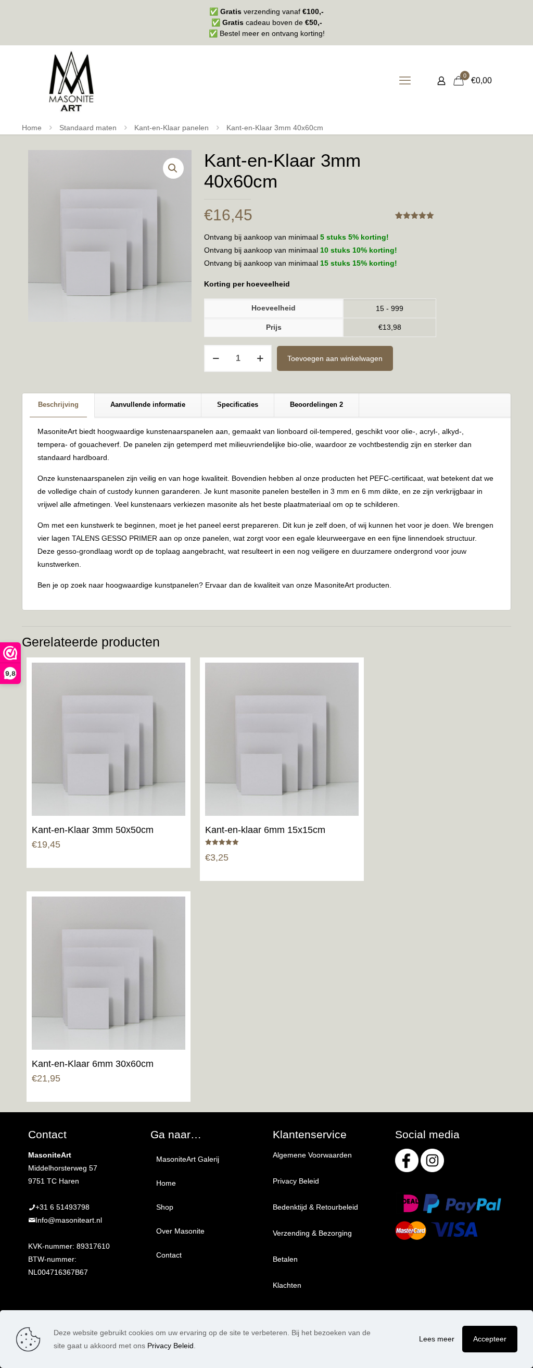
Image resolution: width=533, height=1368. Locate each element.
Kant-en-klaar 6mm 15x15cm (265, 830)
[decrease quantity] (216, 358)
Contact (169, 1255)
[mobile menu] (405, 81)
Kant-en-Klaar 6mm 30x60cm (93, 1064)
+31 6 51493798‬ (62, 1207)
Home (32, 127)
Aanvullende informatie (147, 404)
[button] (173, 168)
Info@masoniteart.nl (68, 1220)
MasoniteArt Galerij (187, 1159)
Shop (164, 1207)
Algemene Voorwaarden (312, 1155)
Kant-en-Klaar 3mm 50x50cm (93, 830)
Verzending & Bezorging (312, 1233)
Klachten (287, 1285)
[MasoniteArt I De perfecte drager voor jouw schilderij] (71, 80)
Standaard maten (88, 127)
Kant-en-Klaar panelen (171, 127)
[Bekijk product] (170, 699)
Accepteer (489, 1339)
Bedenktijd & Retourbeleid (315, 1207)
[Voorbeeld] (170, 722)
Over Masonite (180, 1231)
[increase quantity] (260, 358)
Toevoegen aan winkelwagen (335, 358)
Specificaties (237, 404)
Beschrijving (58, 404)
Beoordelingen (316, 404)
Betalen (285, 1259)
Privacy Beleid (296, 1181)
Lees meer (436, 1339)
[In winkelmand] (170, 677)
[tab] (58, 405)
